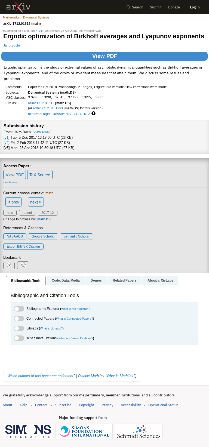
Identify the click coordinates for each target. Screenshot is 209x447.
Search (137, 7)
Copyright (86, 405)
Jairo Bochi (11, 45)
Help (23, 405)
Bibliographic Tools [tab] (26, 281)
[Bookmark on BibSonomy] (9, 265)
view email (42, 132)
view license (10, 182)
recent (27, 213)
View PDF (104, 56)
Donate (174, 7)
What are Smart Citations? (76, 338)
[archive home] (18, 7)
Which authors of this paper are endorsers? (41, 376)
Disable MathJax (91, 376)
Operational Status (163, 404)
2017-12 (47, 213)
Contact (41, 405)
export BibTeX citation (23, 246)
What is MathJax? (121, 376)
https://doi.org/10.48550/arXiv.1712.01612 (59, 114)
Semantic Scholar (76, 236)
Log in (195, 7)
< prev (13, 202)
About (7, 405)
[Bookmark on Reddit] (23, 265)
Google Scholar (43, 236)
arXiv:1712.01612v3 (48, 108)
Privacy (107, 405)
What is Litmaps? (51, 328)
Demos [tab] (96, 280)
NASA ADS (15, 236)
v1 (40, 30)
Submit (156, 7)
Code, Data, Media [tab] (66, 280)
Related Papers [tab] (125, 280)
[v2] (7, 143)
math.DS (44, 219)
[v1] (7, 137)
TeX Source (39, 174)
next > (35, 202)
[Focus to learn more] (93, 113)
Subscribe (63, 405)
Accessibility (131, 405)
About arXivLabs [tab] (160, 280)
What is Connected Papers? (74, 318)
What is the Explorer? (75, 308)
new (10, 213)
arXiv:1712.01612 (41, 103)
